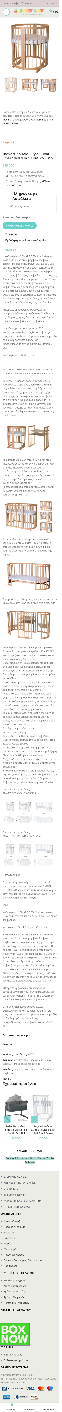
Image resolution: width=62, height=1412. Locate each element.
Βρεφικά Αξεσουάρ (14, 1226)
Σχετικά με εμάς (13, 1354)
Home (6, 112)
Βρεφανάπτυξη (12, 1221)
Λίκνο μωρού (44, 115)
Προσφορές (10, 1265)
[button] (7, 1119)
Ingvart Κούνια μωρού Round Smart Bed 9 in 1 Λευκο (43, 1130)
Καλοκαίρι (9, 1238)
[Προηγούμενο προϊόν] (5, 131)
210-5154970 (50, 3)
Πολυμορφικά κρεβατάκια (26, 1063)
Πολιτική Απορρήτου (16, 1360)
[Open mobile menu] (6, 12)
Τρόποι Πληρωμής (14, 1297)
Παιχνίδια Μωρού (14, 1254)
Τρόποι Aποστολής (15, 1291)
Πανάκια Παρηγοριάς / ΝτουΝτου (23, 1260)
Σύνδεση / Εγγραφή (15, 1280)
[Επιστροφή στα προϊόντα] (9, 131)
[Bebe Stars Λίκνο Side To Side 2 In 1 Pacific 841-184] (16, 1108)
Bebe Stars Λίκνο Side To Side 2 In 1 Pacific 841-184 (16, 1130)
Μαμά (7, 1243)
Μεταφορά (10, 1249)
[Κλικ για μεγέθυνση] (9, 68)
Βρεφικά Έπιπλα (24, 115)
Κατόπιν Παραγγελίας (30, 1060)
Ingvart (18, 1069)
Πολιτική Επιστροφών (16, 1302)
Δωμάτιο (33, 112)
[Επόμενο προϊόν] (13, 131)
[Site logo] (28, 11)
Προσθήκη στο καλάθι (19, 225)
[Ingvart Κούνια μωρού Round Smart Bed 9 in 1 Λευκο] (43, 1108)
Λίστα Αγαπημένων (15, 1286)
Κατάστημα (18, 112)
